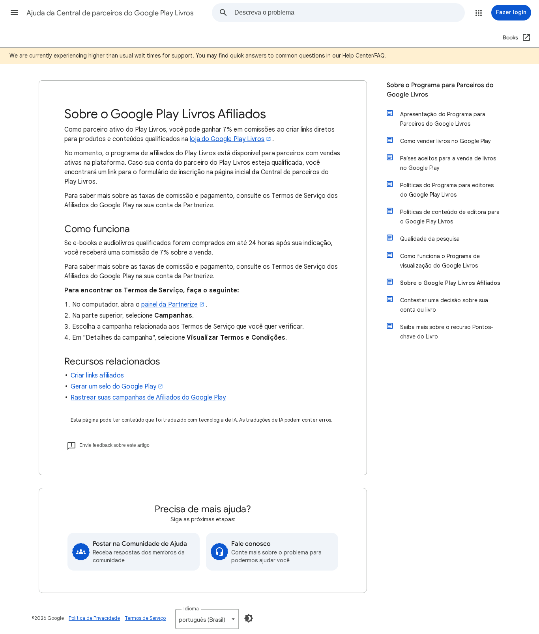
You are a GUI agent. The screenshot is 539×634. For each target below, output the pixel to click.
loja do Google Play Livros (227, 139)
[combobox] (349, 13)
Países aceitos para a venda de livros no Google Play (448, 163)
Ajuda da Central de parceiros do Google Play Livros (110, 13)
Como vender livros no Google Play (445, 141)
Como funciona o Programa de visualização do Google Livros (440, 261)
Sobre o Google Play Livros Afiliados (450, 282)
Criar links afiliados (97, 375)
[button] (14, 12)
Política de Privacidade (94, 618)
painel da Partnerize (169, 305)
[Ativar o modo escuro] (248, 618)
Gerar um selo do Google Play (113, 386)
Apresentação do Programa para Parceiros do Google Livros (442, 119)
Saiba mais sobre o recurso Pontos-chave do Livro (446, 332)
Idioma (191, 609)
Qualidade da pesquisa (430, 238)
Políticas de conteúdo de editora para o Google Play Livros (450, 216)
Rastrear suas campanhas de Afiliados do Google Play (148, 398)
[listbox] (207, 619)
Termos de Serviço (145, 618)
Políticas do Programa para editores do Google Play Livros (447, 190)
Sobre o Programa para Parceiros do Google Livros (440, 90)
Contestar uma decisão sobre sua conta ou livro (444, 305)
